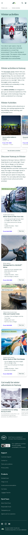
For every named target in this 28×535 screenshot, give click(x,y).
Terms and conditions (6, 464)
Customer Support (6, 457)
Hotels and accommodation (8, 485)
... (9, 7)
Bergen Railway (6, 166)
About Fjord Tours (6, 503)
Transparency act (5, 510)
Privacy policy (5, 467)
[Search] (22, 3)
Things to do (4, 7)
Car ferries (4, 489)
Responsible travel (6, 506)
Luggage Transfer (5, 492)
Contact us (4, 460)
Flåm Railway (18, 166)
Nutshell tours (5, 478)
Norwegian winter (9, 71)
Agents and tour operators (8, 514)
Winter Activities (16, 7)
